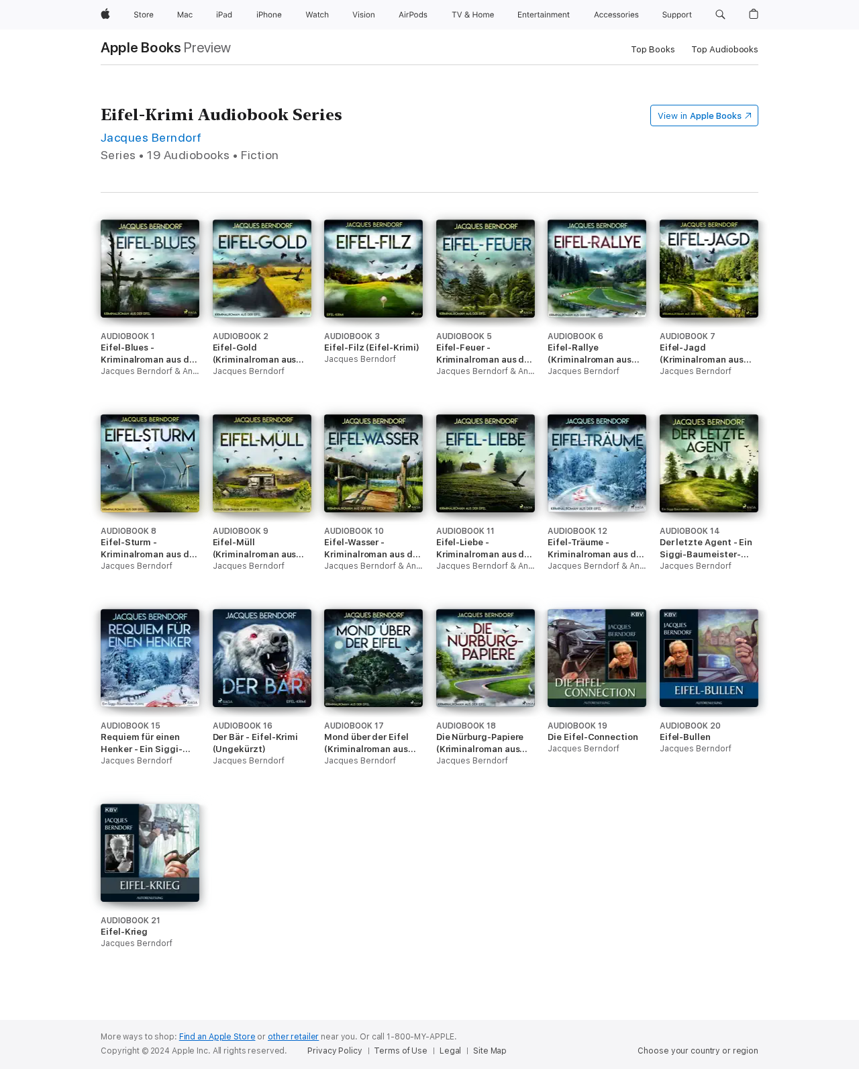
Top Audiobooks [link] (724, 49)
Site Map (490, 1051)
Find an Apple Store (217, 1036)
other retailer (293, 1036)
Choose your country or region (698, 1051)
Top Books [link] (653, 49)
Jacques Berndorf (151, 137)
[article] (150, 317)
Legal (450, 1051)
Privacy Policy (334, 1051)
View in (700, 116)
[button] (720, 15)
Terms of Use (400, 1051)
